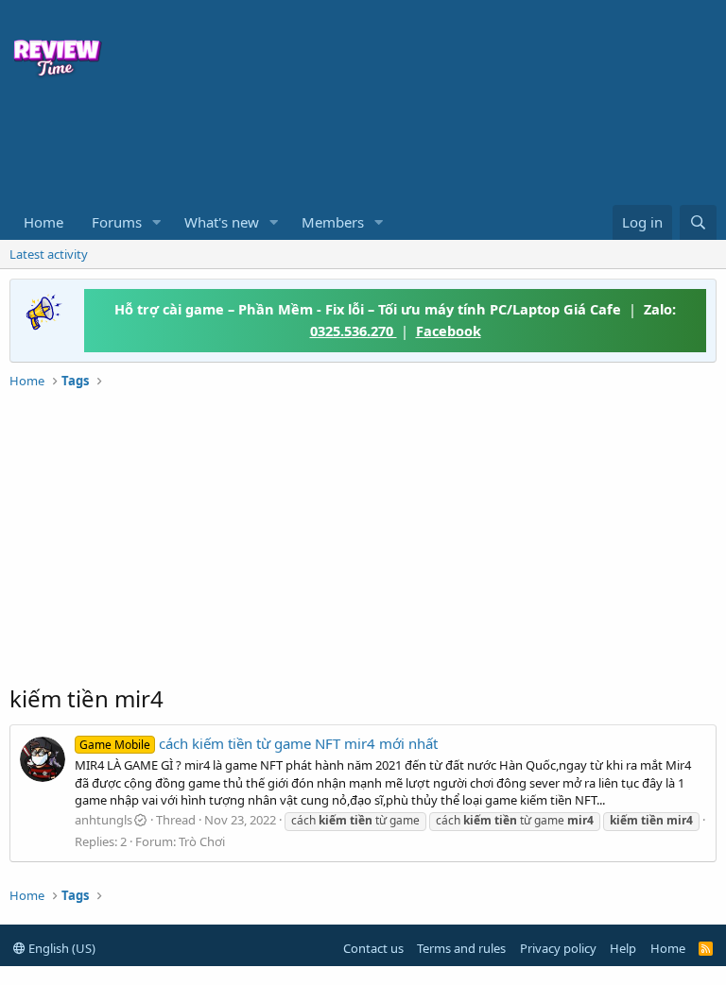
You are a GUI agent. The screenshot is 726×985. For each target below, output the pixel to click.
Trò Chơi (202, 841)
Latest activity (48, 254)
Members (333, 221)
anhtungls (103, 819)
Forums (117, 221)
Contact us (373, 948)
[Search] (698, 222)
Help (623, 948)
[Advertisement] (293, 147)
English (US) (60, 948)
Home (43, 221)
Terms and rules (461, 948)
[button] (157, 222)
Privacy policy (558, 948)
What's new (221, 221)
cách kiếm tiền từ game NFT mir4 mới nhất (258, 743)
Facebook (448, 330)
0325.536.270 (353, 330)
